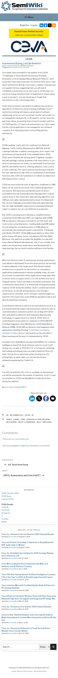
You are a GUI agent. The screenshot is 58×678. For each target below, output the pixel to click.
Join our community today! (29, 35)
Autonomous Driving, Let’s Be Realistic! (21, 63)
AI (12, 67)
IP (28, 67)
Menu (30, 17)
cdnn (16, 419)
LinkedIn (5, 507)
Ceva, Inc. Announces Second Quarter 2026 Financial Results (27, 534)
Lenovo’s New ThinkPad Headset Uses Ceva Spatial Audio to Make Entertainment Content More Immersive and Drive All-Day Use (29, 617)
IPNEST (23, 387)
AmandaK (12, 537)
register (15, 445)
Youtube (4, 519)
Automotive (18, 67)
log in (24, 445)
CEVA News (6, 496)
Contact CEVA (7, 499)
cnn (23, 419)
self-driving (44, 422)
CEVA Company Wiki (10, 493)
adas (9, 419)
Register (24, 25)
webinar (28, 372)
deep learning (26, 422)
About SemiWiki (40, 671)
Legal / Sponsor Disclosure (22, 671)
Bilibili (3, 522)
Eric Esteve (8, 65)
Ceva (25, 67)
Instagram (5, 513)
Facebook (5, 510)
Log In (34, 25)
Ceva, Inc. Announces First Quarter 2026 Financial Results (26, 607)
